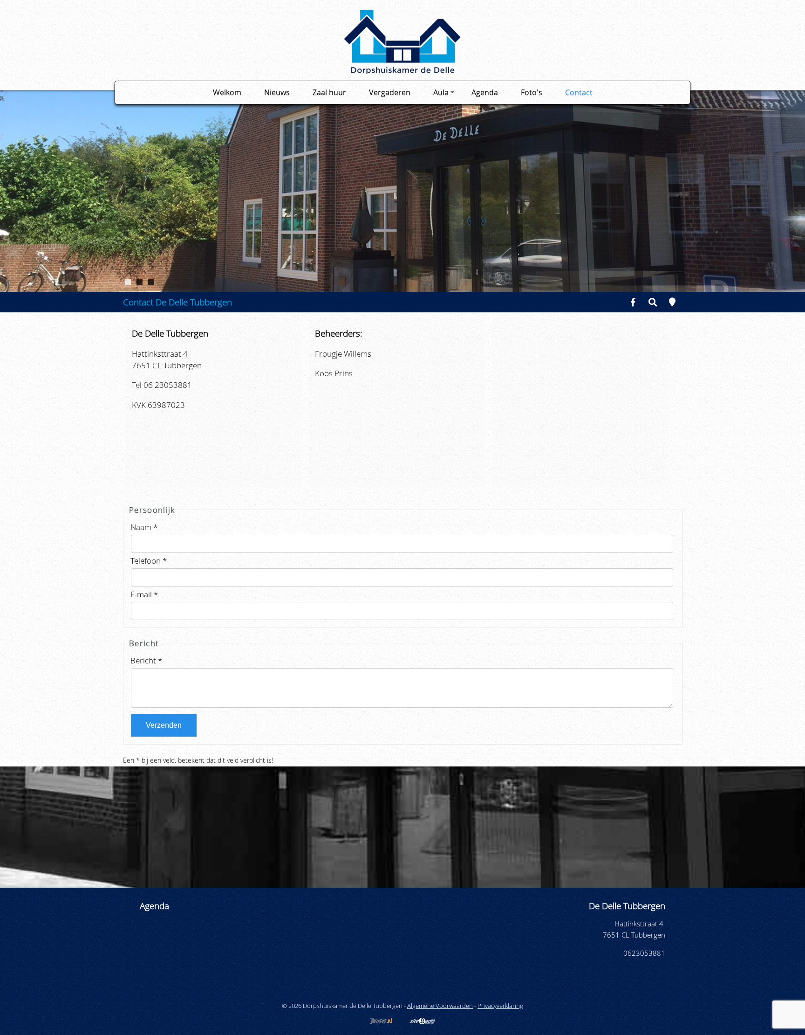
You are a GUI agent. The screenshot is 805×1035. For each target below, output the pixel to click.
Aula (441, 92)
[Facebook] (633, 302)
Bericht (146, 660)
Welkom (227, 92)
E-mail (144, 594)
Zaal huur (329, 92)
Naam (143, 527)
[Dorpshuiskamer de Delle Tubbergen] (402, 71)
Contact (579, 92)
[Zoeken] (652, 302)
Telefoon (148, 561)
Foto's (531, 92)
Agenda (484, 92)
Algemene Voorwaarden (440, 1005)
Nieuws (277, 92)
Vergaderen (389, 92)
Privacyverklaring (500, 1005)
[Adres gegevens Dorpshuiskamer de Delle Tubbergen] (672, 302)
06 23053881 (167, 385)
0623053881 (644, 953)
